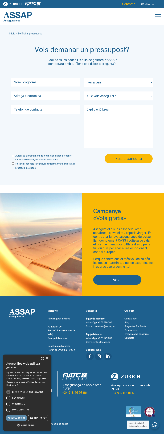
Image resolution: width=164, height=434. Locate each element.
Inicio (12, 33)
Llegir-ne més (12, 385)
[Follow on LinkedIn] (108, 356)
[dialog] (27, 393)
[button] (27, 425)
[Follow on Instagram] (99, 356)
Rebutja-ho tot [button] (38, 418)
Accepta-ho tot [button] (16, 418)
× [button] (47, 358)
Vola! (117, 279)
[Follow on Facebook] (90, 356)
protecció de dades (25, 167)
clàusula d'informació (48, 163)
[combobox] (42, 358)
